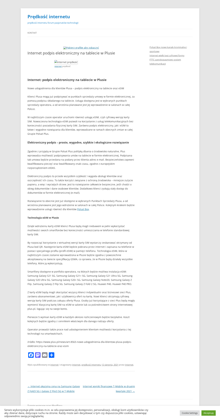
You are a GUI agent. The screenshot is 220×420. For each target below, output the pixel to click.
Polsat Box (83, 209)
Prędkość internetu (49, 16)
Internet (129, 364)
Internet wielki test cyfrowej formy (167, 55)
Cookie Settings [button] (190, 412)
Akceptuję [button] (209, 412)
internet (58, 66)
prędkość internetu (91, 364)
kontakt (32, 32)
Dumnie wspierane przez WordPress (45, 405)
